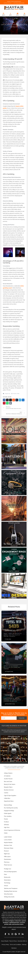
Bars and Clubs (8, 781)
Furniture (6, 822)
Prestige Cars (7, 869)
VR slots (8, 390)
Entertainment (8, 630)
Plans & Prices (13, 941)
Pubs (5, 874)
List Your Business (7, 3)
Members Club (8, 845)
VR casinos (11, 388)
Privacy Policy (5, 944)
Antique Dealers (8, 773)
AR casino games (7, 372)
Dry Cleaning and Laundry (11, 808)
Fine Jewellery (8, 816)
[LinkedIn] (22, 934)
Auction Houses (8, 778)
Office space (7, 856)
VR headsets (18, 388)
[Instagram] (12, 934)
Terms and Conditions (15, 944)
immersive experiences (9, 382)
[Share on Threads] (10, 400)
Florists (6, 819)
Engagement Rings (9, 810)
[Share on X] (7, 400)
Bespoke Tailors (8, 787)
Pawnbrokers (7, 859)
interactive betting (12, 384)
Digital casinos (17, 378)
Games (6, 662)
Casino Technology (8, 378)
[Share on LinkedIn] (23, 400)
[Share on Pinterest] (4, 403)
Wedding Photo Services (10, 891)
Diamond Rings (8, 805)
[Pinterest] (19, 934)
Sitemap (24, 944)
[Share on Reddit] (13, 400)
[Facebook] (5, 934)
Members (14, 948)
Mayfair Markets (8, 842)
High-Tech (6, 827)
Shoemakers (7, 880)
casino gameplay (16, 376)
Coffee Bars (7, 798)
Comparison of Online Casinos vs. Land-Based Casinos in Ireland (12, 700)
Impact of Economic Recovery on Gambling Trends (12, 667)
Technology (7, 883)
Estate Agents (7, 813)
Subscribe (21, 718)
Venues (6, 885)
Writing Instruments (9, 897)
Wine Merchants (8, 894)
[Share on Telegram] (20, 400)
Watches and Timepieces (10, 888)
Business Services (9, 790)
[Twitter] (9, 934)
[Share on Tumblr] (17, 400)
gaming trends (18, 380)
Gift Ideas (6, 824)
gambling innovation (8, 380)
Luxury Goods (8, 839)
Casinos (6, 792)
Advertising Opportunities (18, 3)
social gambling (12, 386)
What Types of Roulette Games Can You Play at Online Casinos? (13, 635)
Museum (6, 851)
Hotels (5, 833)
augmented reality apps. (9, 374)
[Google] (16, 934)
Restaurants (7, 877)
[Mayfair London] (14, 8)
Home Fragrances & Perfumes (12, 830)
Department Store (8, 801)
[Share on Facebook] (4, 400)
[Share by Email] (10, 403)
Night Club (7, 853)
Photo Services (8, 865)
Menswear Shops (8, 848)
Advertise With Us (22, 941)
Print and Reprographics (10, 871)
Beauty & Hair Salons (9, 784)
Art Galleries (7, 776)
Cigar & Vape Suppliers (10, 795)
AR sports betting (17, 372)
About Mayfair (5, 941)
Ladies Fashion (8, 837)
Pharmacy (6, 862)
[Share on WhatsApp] (7, 403)
